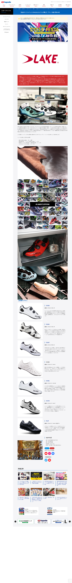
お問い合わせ (68, 5)
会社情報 (60, 5)
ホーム (4, 5)
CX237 (47, 342)
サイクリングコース (6, 26)
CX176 (47, 401)
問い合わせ (7, 32)
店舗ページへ (47, 448)
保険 (44, 5)
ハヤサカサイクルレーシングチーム (6, 29)
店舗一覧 (51, 5)
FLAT (47, 421)
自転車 (19, 8)
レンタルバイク (28, 5)
